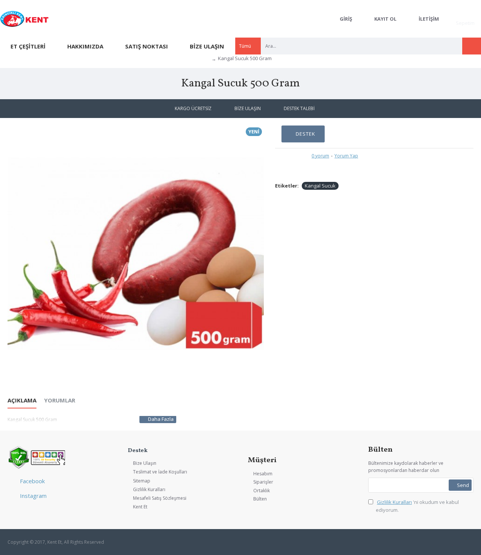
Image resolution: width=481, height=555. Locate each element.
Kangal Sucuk (320, 185)
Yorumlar (59, 400)
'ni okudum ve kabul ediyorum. (417, 506)
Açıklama (22, 400)
